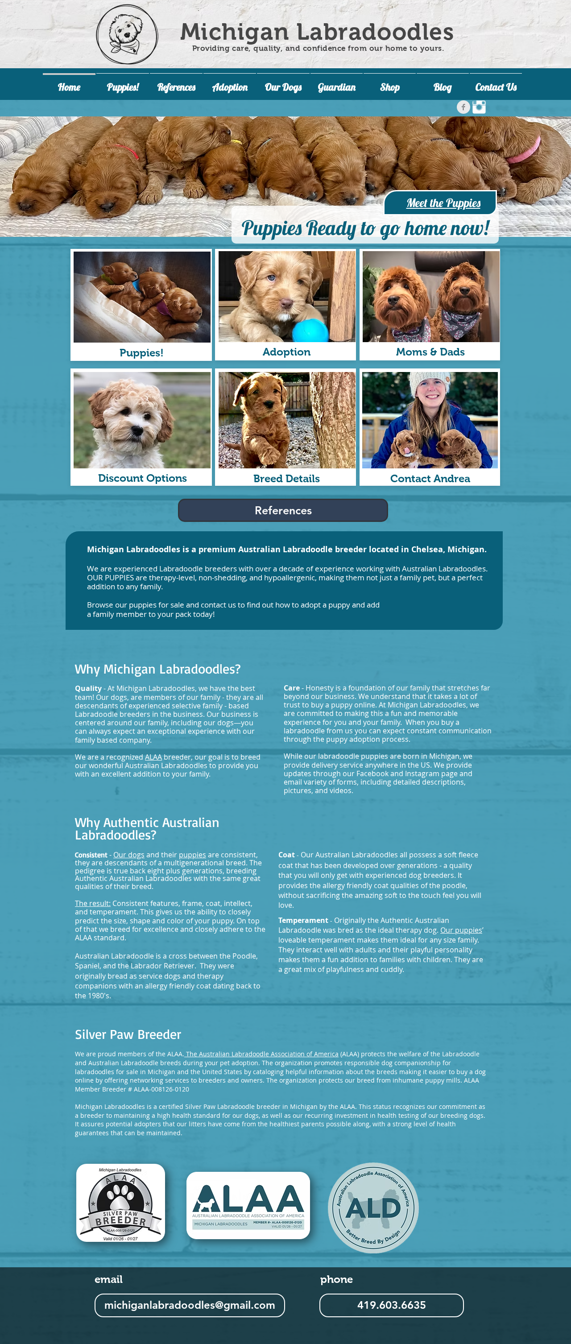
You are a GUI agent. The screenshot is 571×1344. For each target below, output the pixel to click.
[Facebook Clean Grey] (463, 107)
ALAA (153, 757)
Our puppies (461, 930)
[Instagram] (479, 107)
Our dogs (111, 697)
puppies (192, 855)
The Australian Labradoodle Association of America (261, 1054)
